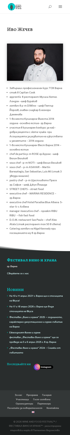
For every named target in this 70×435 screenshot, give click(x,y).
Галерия (46, 394)
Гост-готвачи (41, 399)
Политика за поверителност (24, 407)
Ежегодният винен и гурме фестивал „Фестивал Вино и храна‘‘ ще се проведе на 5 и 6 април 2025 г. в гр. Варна (34, 337)
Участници (22, 399)
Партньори (44, 403)
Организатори (24, 403)
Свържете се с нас (18, 273)
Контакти (53, 407)
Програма (32, 394)
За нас (18, 394)
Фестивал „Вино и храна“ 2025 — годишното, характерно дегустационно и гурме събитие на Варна (36, 322)
